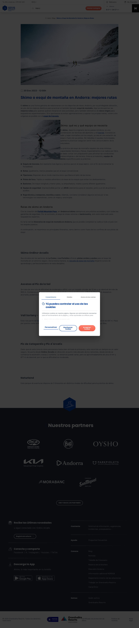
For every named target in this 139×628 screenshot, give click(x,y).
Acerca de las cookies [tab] (88, 297)
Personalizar (51, 327)
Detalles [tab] (69, 297)
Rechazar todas (68, 328)
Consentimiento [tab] (51, 297)
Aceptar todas (87, 328)
